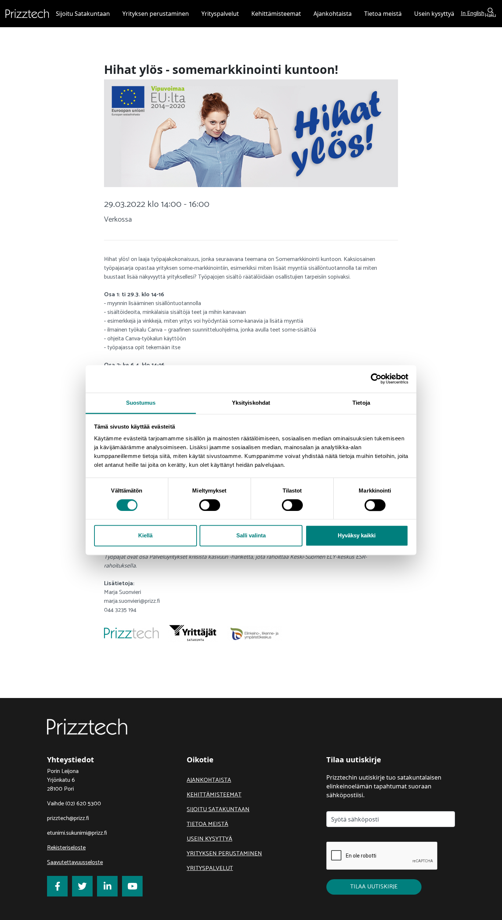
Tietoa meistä (207, 824)
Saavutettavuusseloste (75, 862)
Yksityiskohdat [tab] (251, 403)
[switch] (209, 505)
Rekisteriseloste (66, 848)
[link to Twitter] (82, 886)
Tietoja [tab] (361, 403)
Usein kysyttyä (209, 839)
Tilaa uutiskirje (374, 887)
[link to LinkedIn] (107, 886)
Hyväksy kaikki (357, 536)
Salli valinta (251, 536)
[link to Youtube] (132, 886)
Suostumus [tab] (141, 403)
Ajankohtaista (209, 780)
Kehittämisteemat (214, 795)
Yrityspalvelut (210, 868)
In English (472, 13)
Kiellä (145, 536)
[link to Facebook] (57, 886)
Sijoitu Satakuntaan (218, 810)
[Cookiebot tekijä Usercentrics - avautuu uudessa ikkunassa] (376, 378)
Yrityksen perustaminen (224, 854)
